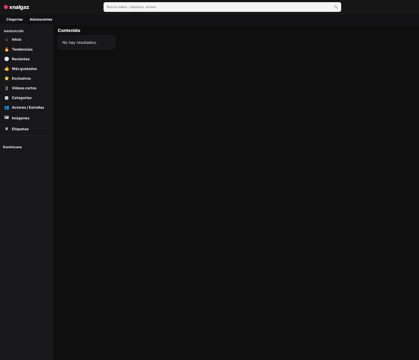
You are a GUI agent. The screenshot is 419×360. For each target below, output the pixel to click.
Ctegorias (14, 19)
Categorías (18, 97)
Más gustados (20, 68)
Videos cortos (21, 87)
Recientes (17, 58)
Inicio (13, 39)
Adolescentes (41, 19)
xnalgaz (16, 7)
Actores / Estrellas (24, 107)
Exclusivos (17, 78)
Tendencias (18, 49)
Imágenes (17, 117)
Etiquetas (17, 128)
